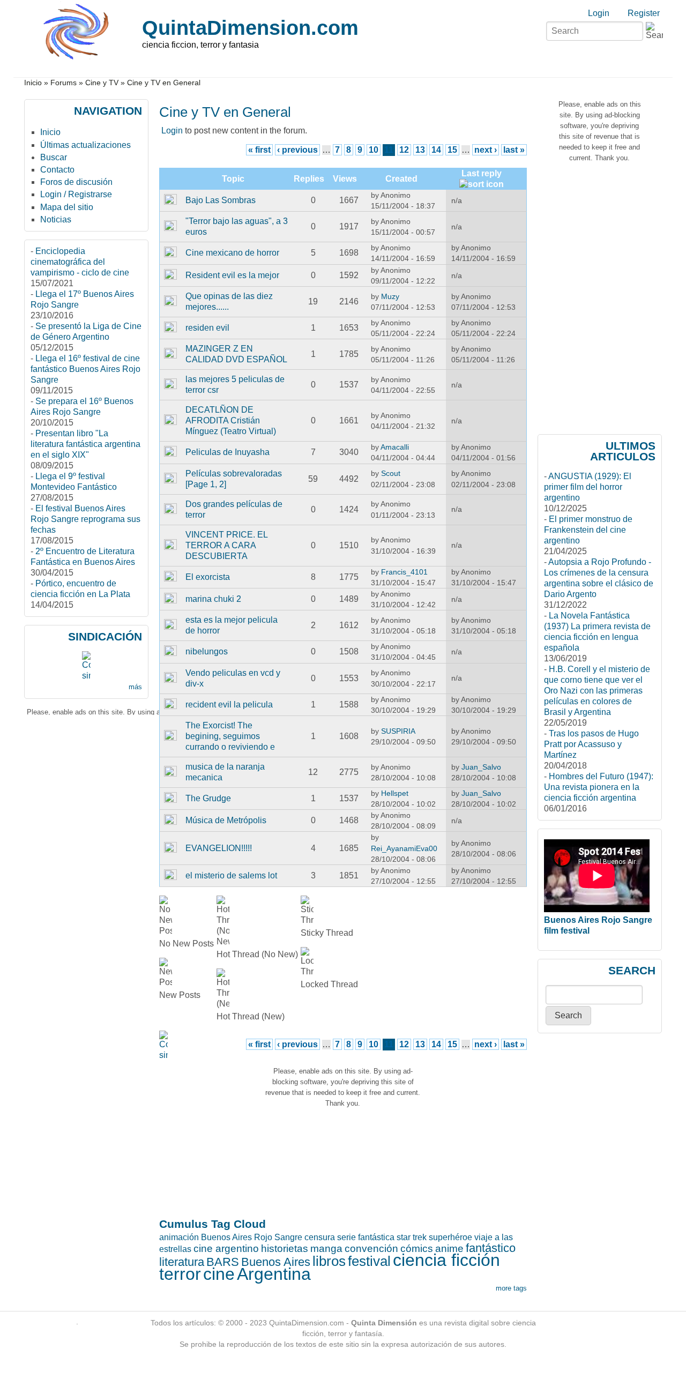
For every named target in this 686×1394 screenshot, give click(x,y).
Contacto (57, 169)
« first (259, 149)
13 (420, 149)
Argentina (274, 1274)
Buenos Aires (275, 1262)
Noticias (55, 219)
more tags (511, 1288)
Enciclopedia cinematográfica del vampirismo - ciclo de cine (80, 262)
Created (401, 178)
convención (371, 1248)
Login (598, 13)
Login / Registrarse (76, 194)
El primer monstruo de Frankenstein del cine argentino (588, 530)
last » (514, 149)
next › (485, 149)
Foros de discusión (76, 182)
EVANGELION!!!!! (218, 848)
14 (436, 149)
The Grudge (208, 798)
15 (452, 149)
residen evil (207, 327)
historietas (284, 1248)
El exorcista (207, 577)
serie (346, 1237)
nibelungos (206, 651)
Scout (390, 473)
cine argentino (226, 1248)
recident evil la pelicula (229, 704)
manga (326, 1248)
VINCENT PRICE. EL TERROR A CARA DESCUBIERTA (226, 545)
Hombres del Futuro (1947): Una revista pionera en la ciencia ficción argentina (598, 787)
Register (644, 13)
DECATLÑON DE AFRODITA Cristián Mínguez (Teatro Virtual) (230, 420)
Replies (309, 178)
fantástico (491, 1248)
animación (179, 1237)
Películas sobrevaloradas (233, 473)
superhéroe (450, 1237)
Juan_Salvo (481, 767)
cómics (416, 1248)
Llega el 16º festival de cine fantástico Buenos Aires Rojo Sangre (85, 369)
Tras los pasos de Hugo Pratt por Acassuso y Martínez (591, 744)
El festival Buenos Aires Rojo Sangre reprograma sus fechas (85, 519)
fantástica (376, 1237)
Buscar (53, 157)
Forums (63, 83)
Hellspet (394, 793)
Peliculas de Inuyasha (227, 452)
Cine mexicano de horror (232, 252)
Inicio (33, 83)
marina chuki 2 (213, 598)
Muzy (390, 296)
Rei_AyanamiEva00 (404, 848)
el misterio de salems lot (231, 875)
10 (373, 149)
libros (329, 1261)
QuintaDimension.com (250, 27)
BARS (222, 1262)
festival (369, 1261)
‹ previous (297, 149)
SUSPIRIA (398, 731)
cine (219, 1274)
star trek (412, 1237)
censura (319, 1237)
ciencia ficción (446, 1260)
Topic (233, 178)
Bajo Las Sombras (220, 200)
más (135, 687)
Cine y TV (101, 83)
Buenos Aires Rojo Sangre (251, 1237)
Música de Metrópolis (225, 820)
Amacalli (395, 447)
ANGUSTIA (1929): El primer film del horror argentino (587, 487)
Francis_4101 (404, 572)
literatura (181, 1262)
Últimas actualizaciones (85, 145)
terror (180, 1274)
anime (449, 1248)
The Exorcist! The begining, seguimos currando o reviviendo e (230, 736)
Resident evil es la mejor (232, 275)
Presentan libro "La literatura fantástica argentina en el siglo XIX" (85, 444)
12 (404, 149)
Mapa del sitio (66, 207)
